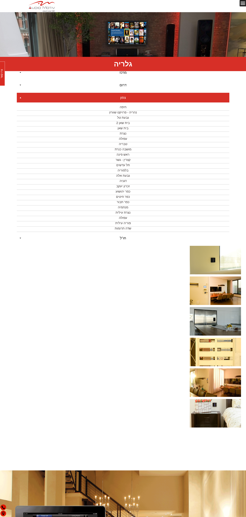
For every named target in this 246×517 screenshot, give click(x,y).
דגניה (123, 172)
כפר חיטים (123, 188)
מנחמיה (123, 199)
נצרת (123, 125)
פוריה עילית (123, 214)
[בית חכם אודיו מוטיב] (41, 6)
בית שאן (123, 119)
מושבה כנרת (123, 141)
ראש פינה (123, 146)
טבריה (123, 135)
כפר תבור (123, 193)
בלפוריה (123, 162)
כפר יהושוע (123, 183)
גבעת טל (123, 109)
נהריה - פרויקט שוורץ (123, 104)
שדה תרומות (123, 220)
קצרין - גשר (123, 151)
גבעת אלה (123, 167)
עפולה (123, 130)
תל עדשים (123, 156)
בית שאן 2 (123, 114)
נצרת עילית (123, 204)
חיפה (123, 98)
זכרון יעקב (123, 177)
